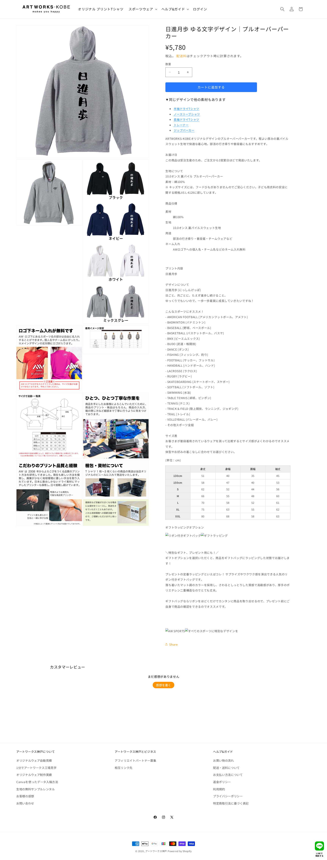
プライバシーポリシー (228, 796)
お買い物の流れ (223, 760)
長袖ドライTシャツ (186, 119)
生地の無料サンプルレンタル (35, 789)
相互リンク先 (123, 767)
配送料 (181, 56)
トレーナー (181, 125)
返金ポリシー (222, 782)
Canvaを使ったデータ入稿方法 (37, 782)
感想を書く (163, 685)
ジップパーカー (184, 130)
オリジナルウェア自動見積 (34, 760)
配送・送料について (226, 767)
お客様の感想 (25, 796)
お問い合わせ (25, 803)
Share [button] (173, 644)
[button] (142, 9)
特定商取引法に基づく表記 (231, 803)
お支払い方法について (228, 775)
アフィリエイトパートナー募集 (135, 760)
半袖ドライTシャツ (186, 109)
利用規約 (219, 789)
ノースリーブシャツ (187, 114)
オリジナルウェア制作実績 (34, 775)
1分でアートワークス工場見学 (36, 767)
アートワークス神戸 (156, 851)
